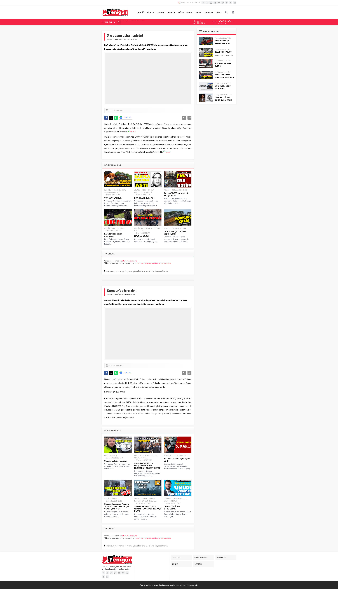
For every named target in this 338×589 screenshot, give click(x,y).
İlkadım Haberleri (146, 228)
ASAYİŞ (117, 39)
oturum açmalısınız (129, 261)
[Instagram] (211, 2)
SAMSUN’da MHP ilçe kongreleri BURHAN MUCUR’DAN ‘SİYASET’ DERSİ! (147, 465)
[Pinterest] (222, 2)
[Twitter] (207, 2)
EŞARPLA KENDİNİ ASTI (144, 198)
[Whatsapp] (226, 2)
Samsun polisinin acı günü (115, 461)
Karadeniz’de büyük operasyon (113, 235)
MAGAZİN (137, 501)
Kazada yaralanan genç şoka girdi (177, 459)
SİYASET (137, 458)
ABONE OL (127, 117)
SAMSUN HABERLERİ (112, 192)
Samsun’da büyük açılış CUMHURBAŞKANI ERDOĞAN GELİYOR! (146, 22)
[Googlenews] (234, 2)
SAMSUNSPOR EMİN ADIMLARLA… (223, 87)
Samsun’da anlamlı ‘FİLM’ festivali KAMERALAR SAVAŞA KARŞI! (147, 508)
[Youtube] (218, 2)
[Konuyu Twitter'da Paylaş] (111, 118)
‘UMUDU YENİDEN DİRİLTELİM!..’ (172, 507)
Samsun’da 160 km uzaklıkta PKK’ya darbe (176, 194)
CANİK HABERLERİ (111, 190)
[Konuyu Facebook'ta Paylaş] (106, 118)
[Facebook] (203, 2)
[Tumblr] (230, 2)
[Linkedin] (215, 2)
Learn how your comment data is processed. (153, 263)
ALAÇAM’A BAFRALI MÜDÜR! (223, 64)
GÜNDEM (122, 190)
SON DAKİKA (148, 192)
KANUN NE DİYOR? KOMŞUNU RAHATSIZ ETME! (223, 100)
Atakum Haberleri (140, 498)
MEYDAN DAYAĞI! (142, 236)
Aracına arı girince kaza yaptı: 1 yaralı (175, 232)
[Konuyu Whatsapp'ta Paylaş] (116, 118)
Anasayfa (110, 39)
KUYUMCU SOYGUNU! (223, 52)
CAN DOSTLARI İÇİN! (113, 198)
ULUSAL (121, 228)
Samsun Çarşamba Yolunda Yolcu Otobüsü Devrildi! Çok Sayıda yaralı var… (116, 506)
